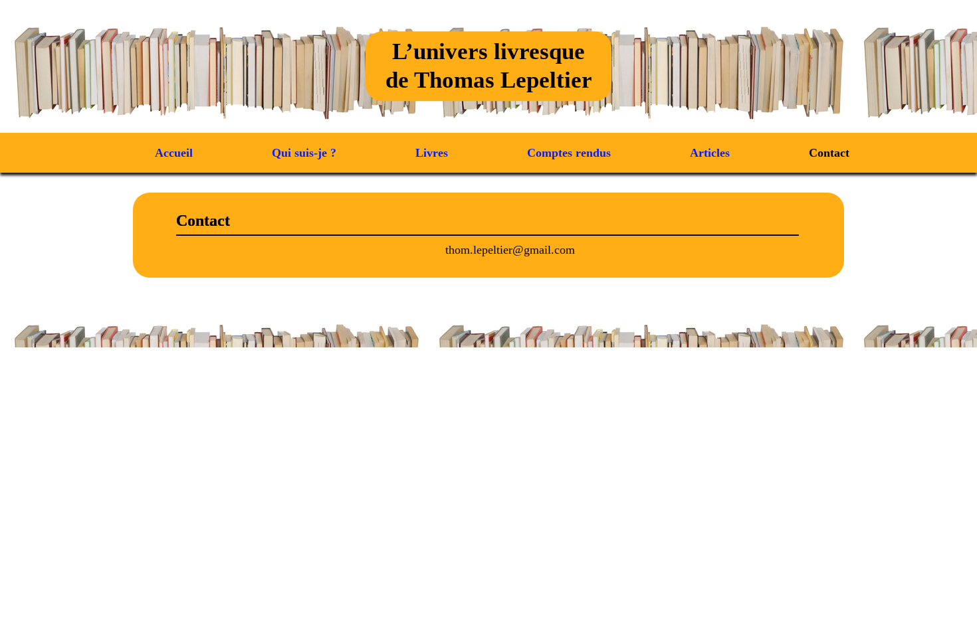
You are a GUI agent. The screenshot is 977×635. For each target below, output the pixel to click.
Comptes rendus (569, 152)
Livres (431, 152)
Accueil (174, 152)
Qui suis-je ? (304, 152)
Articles (710, 152)
